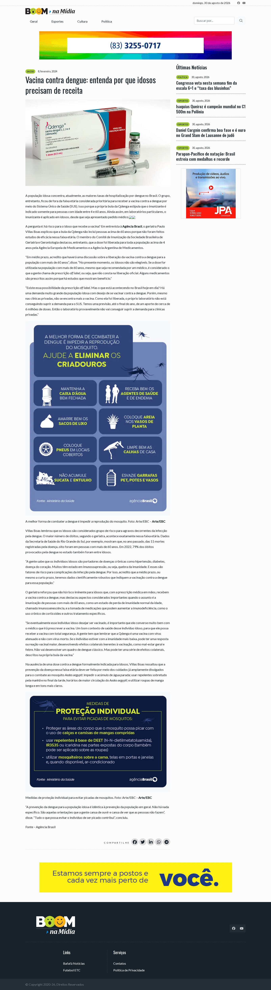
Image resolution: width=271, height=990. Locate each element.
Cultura (82, 21)
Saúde (30, 71)
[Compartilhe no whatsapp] (158, 841)
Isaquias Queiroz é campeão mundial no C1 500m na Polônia (211, 109)
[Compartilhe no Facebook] (134, 841)
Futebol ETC (71, 970)
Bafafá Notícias (74, 963)
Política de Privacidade (129, 970)
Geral (34, 21)
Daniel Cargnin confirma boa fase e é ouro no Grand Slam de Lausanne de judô (211, 132)
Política (106, 21)
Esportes (57, 21)
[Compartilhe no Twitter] (142, 841)
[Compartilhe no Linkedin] (150, 841)
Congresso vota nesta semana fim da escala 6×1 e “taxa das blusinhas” (206, 85)
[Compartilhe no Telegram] (166, 841)
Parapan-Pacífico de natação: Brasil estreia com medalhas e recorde (205, 156)
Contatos (119, 963)
